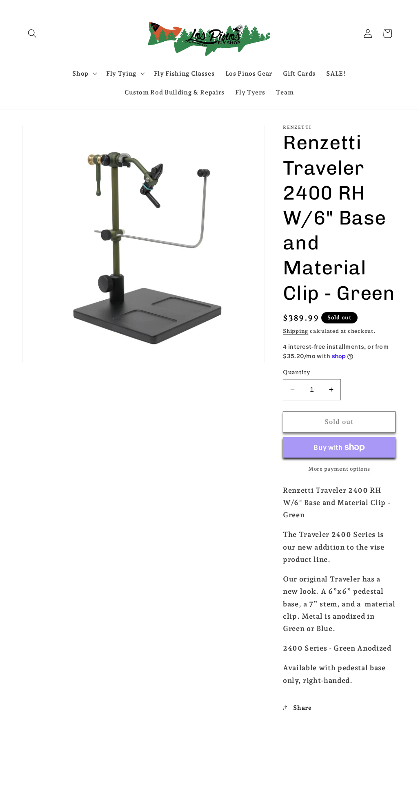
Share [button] (302, 708)
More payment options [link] (339, 469)
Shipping (295, 331)
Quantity (296, 372)
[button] (32, 33)
